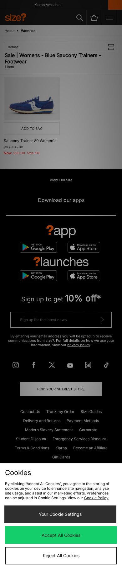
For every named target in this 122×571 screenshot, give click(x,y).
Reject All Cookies (61, 555)
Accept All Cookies (61, 535)
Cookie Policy (96, 497)
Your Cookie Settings (60, 514)
